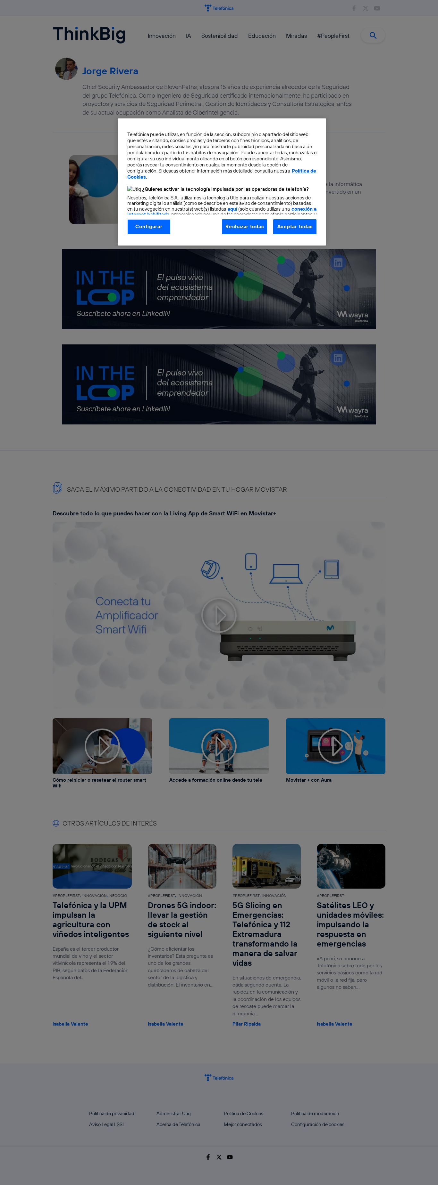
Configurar (148, 226)
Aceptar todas (295, 226)
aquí (232, 209)
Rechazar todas (244, 226)
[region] (222, 181)
